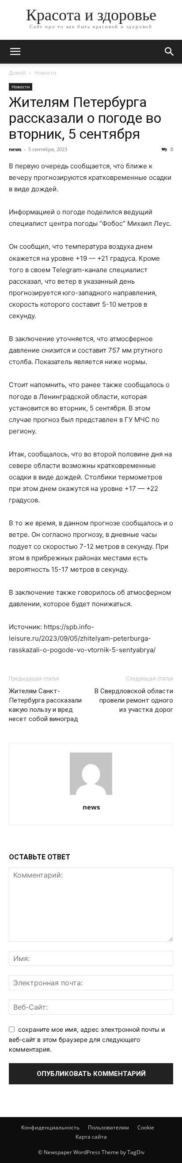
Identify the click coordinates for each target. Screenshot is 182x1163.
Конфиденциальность (50, 1127)
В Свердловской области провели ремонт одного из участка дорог (134, 700)
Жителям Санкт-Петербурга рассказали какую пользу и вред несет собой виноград (45, 705)
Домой (17, 72)
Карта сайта (91, 1136)
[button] (15, 52)
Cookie (145, 1127)
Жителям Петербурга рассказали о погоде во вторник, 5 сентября (85, 118)
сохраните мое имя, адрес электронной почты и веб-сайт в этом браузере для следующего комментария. (87, 1039)
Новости (45, 72)
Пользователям (108, 1127)
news (15, 149)
